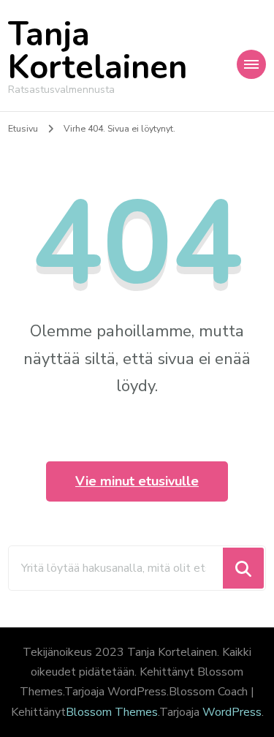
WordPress (232, 712)
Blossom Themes (112, 712)
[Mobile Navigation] (251, 64)
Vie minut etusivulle (137, 481)
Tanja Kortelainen (97, 51)
